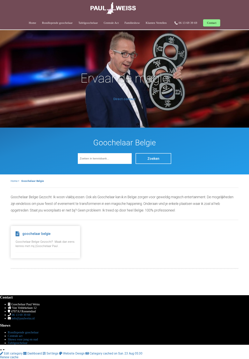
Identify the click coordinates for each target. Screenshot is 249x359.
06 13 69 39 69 (21, 314)
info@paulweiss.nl (23, 318)
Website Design (73, 353)
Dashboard (34, 353)
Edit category (13, 353)
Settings (52, 353)
